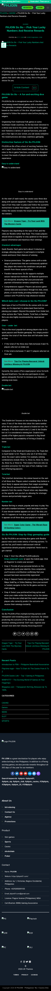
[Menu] (47, 7)
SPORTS (5, 721)
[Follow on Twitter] (17, 774)
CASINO (12, 13)
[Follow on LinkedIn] (30, 962)
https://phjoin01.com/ (20, 876)
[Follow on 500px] (30, 774)
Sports (8, 842)
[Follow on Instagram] (24, 962)
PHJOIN (3, 13)
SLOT (4, 716)
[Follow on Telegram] (34, 774)
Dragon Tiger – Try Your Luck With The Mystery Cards (12, 646)
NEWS (4, 712)
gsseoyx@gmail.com (34, 37)
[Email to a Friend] (28, 634)
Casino (7, 846)
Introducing (10, 807)
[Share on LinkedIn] (36, 634)
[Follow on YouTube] (26, 774)
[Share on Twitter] (23, 634)
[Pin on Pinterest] (32, 634)
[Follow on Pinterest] (21, 774)
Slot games (9, 837)
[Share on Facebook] (19, 634)
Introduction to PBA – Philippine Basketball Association (25, 664)
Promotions (10, 821)
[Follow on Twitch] (38, 774)
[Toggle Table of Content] (33, 88)
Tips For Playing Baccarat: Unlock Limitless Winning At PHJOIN (37, 646)
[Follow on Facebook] (13, 774)
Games (5, 707)
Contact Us (10, 812)
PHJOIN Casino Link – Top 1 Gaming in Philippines (23, 676)
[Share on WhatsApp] (15, 634)
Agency (8, 817)
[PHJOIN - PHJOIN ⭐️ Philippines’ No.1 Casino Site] (10, 8)
